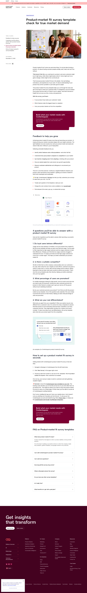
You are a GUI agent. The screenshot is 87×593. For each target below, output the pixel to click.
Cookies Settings (77, 584)
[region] (13, 585)
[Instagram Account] (11, 564)
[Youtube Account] (9, 564)
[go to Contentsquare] (8, 1)
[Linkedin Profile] (7, 564)
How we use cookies (12, 585)
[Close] (23, 581)
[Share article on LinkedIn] (13, 64)
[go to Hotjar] (16, 1)
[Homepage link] (8, 539)
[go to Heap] (12, 1)
